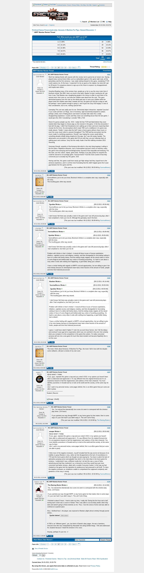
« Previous (43, 67)
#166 (108, 346)
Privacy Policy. (95, 566)
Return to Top (62, 559)
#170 (108, 482)
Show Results (107, 62)
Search (84, 22)
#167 (108, 372)
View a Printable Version (41, 548)
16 (55, 67)
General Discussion (87, 30)
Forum (69, 5)
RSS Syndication (102, 559)
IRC (103, 22)
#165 (108, 278)
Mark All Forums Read (88, 559)
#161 (108, 74)
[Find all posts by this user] (51, 171)
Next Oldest (38, 540)
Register (51, 25)
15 (52, 67)
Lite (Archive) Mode (73, 559)
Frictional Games (61, 5)
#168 (108, 407)
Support (94, 5)
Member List (94, 22)
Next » (74, 67)
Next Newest (47, 540)
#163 (108, 201)
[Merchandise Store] (101, 5)
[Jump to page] (79, 68)
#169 (108, 428)
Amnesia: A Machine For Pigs (68, 30)
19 (65, 67)
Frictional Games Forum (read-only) (44, 30)
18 (62, 67)
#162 (108, 175)
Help (109, 22)
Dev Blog (83, 5)
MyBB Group (53, 569)
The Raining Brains (103, 420)
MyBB (40, 569)
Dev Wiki (89, 5)
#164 (108, 228)
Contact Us (40, 559)
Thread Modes (107, 70)
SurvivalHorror (104, 167)
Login (46, 25)
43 (70, 67)
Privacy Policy (76, 5)
